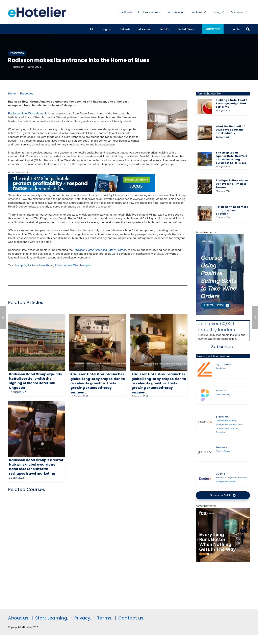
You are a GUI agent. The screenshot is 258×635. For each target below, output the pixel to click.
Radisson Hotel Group (40, 265)
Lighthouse (223, 364)
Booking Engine (223, 451)
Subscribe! (223, 346)
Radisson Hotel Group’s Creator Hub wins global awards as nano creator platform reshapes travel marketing (36, 467)
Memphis (20, 265)
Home (12, 93)
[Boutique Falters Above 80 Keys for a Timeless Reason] (205, 187)
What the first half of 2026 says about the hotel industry (230, 130)
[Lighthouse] (205, 369)
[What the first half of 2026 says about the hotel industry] (205, 133)
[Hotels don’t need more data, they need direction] (205, 213)
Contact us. (131, 618)
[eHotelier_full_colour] (37, 12)
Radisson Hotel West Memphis (73, 265)
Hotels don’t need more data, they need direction (232, 210)
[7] (220, 313)
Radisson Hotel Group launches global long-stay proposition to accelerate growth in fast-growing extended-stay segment (97, 383)
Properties (26, 93)
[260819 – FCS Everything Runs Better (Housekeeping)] (223, 560)
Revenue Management (226, 477)
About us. (18, 618)
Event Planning (223, 394)
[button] (205, 12)
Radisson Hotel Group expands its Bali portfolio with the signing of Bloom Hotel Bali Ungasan (35, 381)
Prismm (221, 390)
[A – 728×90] (81, 191)
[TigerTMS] (205, 421)
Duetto (220, 473)
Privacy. (82, 618)
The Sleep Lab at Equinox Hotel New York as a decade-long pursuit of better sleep (232, 157)
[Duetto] (205, 478)
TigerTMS (222, 416)
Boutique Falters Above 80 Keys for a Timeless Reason (232, 184)
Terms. (104, 618)
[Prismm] (205, 395)
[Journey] (205, 452)
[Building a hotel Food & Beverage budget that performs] (205, 106)
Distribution (221, 368)
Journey (221, 447)
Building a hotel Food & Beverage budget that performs (232, 103)
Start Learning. (51, 618)
